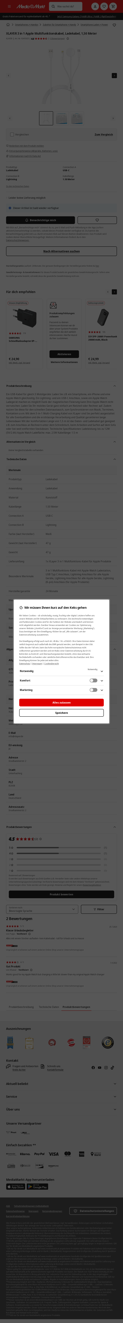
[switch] (93, 680)
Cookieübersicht (51, 663)
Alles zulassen (62, 702)
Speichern (61, 713)
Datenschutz (24, 663)
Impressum (37, 663)
